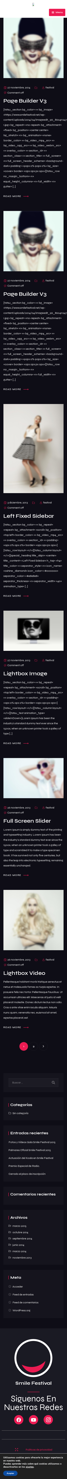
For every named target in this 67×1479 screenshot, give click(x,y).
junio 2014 (18, 1244)
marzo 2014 (19, 1251)
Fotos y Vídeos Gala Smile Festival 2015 (32, 1142)
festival (50, 87)
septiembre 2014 (22, 1238)
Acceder (18, 1286)
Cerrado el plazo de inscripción (27, 1173)
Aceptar (10, 1473)
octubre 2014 (20, 1232)
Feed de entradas (23, 1294)
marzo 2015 (19, 1226)
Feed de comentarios (25, 1302)
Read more (12, 196)
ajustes (30, 1466)
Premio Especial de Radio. (24, 1166)
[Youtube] (33, 1419)
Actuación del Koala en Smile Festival (31, 1158)
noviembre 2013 (22, 1257)
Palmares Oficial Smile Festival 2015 (30, 1150)
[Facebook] (18, 1419)
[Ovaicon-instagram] (48, 1419)
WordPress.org (21, 1310)
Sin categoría (20, 1113)
